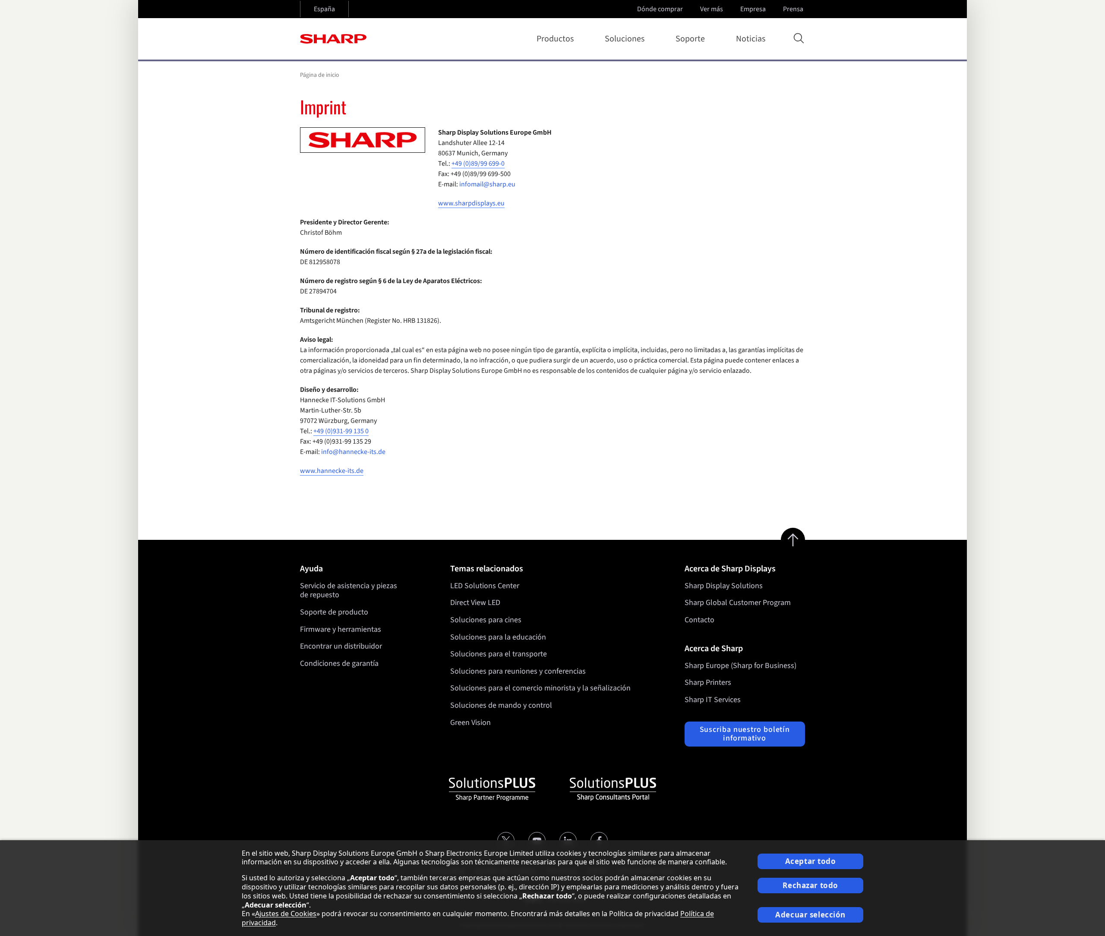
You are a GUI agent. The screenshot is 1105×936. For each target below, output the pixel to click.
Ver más (711, 9)
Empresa (753, 9)
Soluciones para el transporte (498, 654)
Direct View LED (475, 602)
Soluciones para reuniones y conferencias (518, 671)
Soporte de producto (334, 612)
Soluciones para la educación (498, 637)
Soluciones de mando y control (501, 705)
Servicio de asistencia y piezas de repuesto (348, 590)
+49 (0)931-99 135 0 (341, 431)
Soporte (690, 39)
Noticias (750, 39)
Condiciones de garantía (339, 663)
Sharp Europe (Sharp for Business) (740, 665)
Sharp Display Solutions (724, 585)
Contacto (699, 620)
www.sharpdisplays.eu (471, 203)
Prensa (793, 9)
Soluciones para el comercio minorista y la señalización (540, 688)
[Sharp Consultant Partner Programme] (613, 789)
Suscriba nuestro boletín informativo (745, 734)
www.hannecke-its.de (331, 471)
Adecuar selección (810, 915)
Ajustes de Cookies (285, 913)
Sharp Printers (708, 682)
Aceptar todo (810, 861)
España (324, 9)
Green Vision (470, 722)
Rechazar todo (810, 885)
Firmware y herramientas (340, 629)
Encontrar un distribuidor (341, 646)
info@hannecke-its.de (353, 452)
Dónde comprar (660, 9)
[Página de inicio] (333, 39)
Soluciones (624, 39)
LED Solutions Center (484, 585)
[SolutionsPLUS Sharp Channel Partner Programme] (492, 789)
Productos (555, 39)
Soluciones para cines (485, 620)
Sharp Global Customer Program (738, 602)
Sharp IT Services (713, 699)
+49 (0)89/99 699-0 (478, 163)
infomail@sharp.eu (487, 184)
